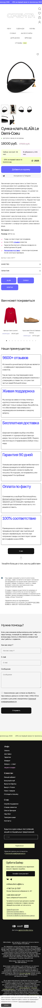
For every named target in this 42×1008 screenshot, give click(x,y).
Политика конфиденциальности (16, 913)
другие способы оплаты (25, 930)
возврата (8, 604)
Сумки (25, 280)
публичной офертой (24, 987)
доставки (36, 602)
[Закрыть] (40, 997)
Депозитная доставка (12, 250)
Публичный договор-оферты (15, 911)
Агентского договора (24, 973)
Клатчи (10, 287)
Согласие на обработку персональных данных (21, 915)
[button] (6, 340)
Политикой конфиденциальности (15, 853)
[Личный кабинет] (39, 22)
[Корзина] (39, 17)
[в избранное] (38, 54)
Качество (5, 264)
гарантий (14, 604)
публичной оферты (25, 604)
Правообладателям (13, 909)
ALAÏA (9, 280)
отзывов (17, 242)
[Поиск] (39, 8)
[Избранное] (39, 13)
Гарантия (5, 271)
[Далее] (39, 320)
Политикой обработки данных (27, 1001)
